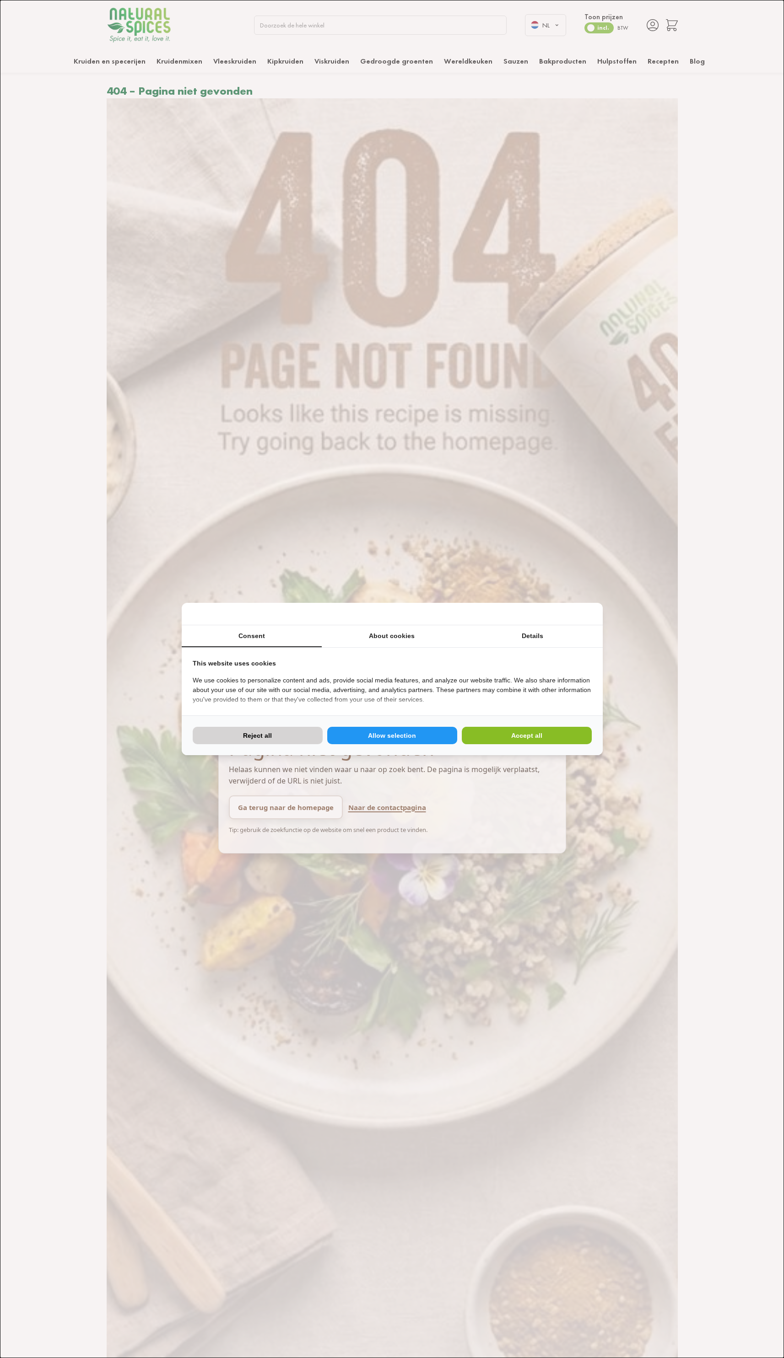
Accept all (526, 735)
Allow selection (392, 735)
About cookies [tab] (392, 635)
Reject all (257, 735)
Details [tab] (532, 635)
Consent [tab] (251, 635)
